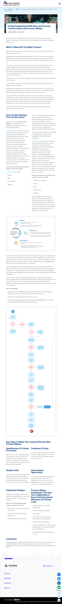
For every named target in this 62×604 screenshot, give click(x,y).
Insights (18, 9)
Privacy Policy (54, 601)
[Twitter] (19, 600)
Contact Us (49, 566)
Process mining (10, 131)
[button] (59, 3)
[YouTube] (17, 600)
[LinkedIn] (15, 600)
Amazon (35, 297)
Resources (10, 9)
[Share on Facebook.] (59, 574)
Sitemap (49, 601)
